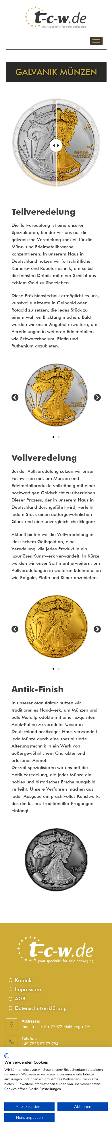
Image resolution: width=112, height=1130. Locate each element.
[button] (15, 397)
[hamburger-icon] (96, 41)
